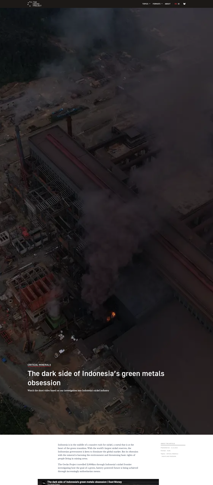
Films (168, 450)
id (178, 4)
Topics (145, 4)
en (176, 4)
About (167, 4)
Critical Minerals (172, 453)
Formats (156, 4)
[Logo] (34, 3)
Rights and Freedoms (169, 456)
